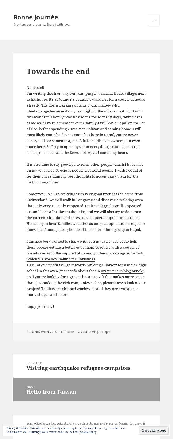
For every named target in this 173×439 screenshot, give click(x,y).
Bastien (69, 332)
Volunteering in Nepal (95, 332)
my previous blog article (122, 270)
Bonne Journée (35, 17)
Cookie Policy (88, 432)
